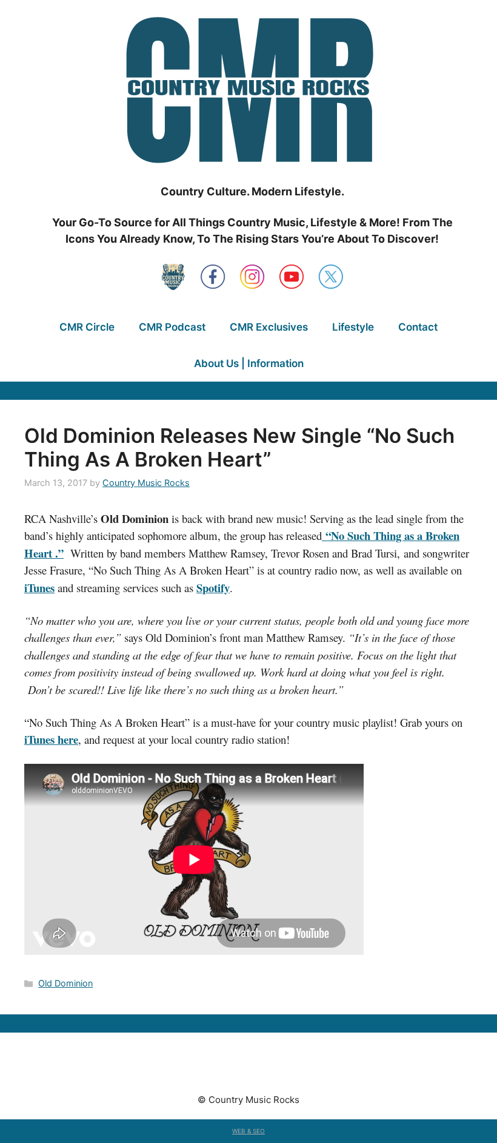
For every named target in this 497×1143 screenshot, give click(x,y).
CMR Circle (87, 327)
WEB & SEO (248, 1131)
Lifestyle (353, 327)
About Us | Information (249, 363)
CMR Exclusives (269, 327)
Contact (418, 327)
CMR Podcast (172, 327)
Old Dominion (65, 983)
